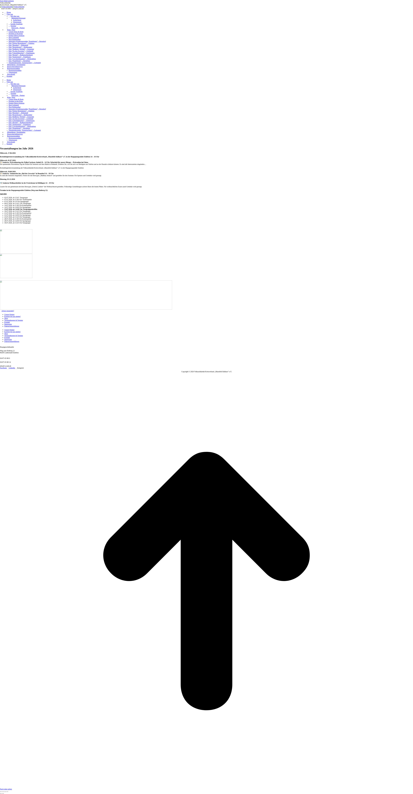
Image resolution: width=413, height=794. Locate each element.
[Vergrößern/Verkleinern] (7, 791)
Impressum (8, 324)
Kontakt (7, 322)
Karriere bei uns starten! (12, 316)
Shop (6, 318)
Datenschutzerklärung (11, 326)
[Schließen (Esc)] (1, 791)
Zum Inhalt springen (7, 1)
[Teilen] (3, 791)
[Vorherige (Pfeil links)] (1, 793)
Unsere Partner (9, 314)
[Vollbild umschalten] (5, 791)
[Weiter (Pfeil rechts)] (3, 793)
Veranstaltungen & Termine (13, 320)
